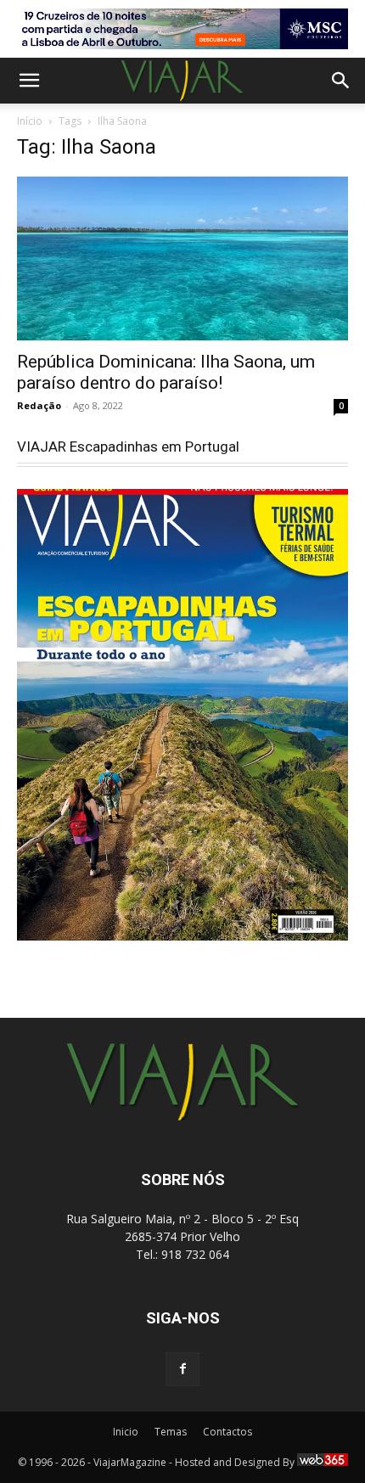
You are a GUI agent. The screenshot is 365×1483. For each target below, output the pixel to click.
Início (29, 121)
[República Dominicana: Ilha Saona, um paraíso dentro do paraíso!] (182, 258)
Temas (170, 1431)
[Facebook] (182, 1369)
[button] (29, 81)
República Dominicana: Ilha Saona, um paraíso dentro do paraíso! (166, 372)
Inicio (125, 1431)
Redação (39, 405)
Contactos (227, 1431)
